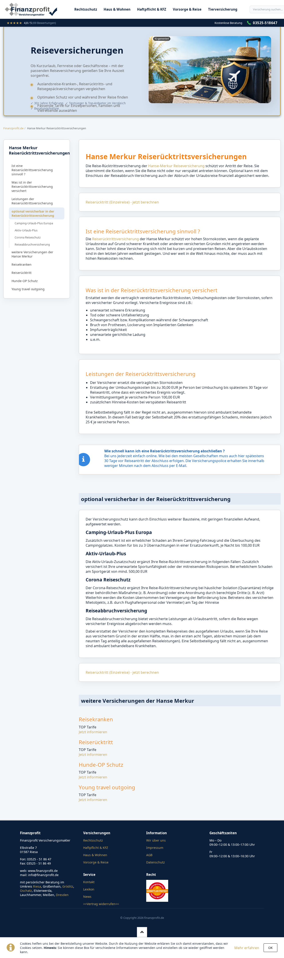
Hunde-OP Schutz (25, 281)
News (87, 896)
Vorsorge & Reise (187, 9)
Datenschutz (155, 862)
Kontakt (89, 882)
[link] (31, 23)
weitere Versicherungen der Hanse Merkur (32, 254)
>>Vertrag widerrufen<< (101, 904)
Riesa (37, 886)
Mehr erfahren (246, 947)
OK (270, 948)
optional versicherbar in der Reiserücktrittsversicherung (33, 213)
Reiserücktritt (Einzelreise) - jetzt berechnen (122, 202)
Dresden (62, 895)
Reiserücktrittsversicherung (116, 238)
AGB (149, 855)
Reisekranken (22, 264)
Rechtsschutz (85, 9)
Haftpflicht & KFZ (151, 9)
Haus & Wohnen (117, 9)
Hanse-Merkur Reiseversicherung (176, 165)
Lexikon (88, 889)
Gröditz (67, 886)
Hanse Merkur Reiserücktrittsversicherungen (37, 150)
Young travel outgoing (28, 289)
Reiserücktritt (22, 273)
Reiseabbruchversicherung (32, 244)
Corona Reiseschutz (28, 237)
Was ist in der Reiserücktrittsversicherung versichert (32, 186)
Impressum (154, 848)
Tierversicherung (222, 9)
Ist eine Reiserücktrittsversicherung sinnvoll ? (32, 170)
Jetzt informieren (93, 732)
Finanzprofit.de (13, 128)
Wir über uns (156, 840)
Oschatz (26, 890)
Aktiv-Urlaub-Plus (26, 230)
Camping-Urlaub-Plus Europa (34, 223)
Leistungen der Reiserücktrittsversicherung (32, 201)
